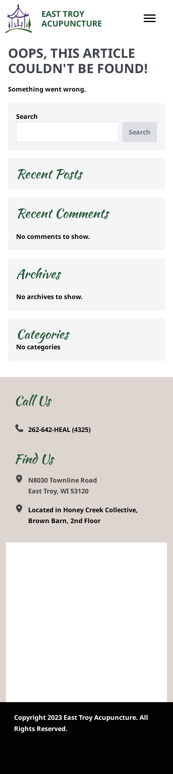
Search (27, 116)
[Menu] (149, 18)
